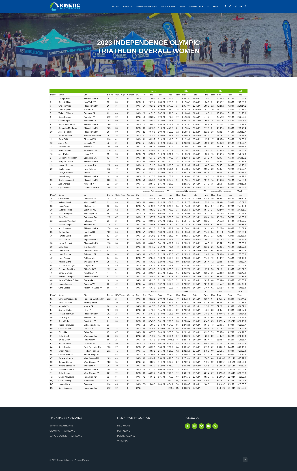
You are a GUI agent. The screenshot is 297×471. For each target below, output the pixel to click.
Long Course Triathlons (66, 435)
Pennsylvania (126, 435)
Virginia (122, 440)
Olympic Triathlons (62, 430)
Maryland (123, 430)
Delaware (123, 425)
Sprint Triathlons (61, 425)
